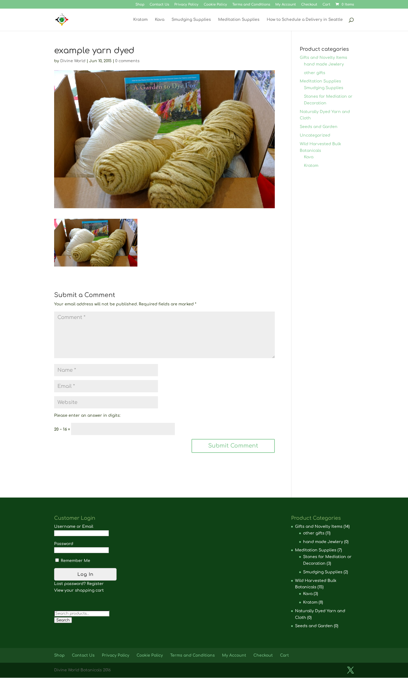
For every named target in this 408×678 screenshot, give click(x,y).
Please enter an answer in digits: (87, 415)
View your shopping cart (79, 590)
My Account (285, 4)
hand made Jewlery (324, 64)
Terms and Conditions (251, 4)
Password (63, 544)
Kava (159, 20)
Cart (326, 4)
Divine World (72, 61)
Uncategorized (315, 135)
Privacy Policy (186, 4)
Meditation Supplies (239, 20)
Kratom (140, 20)
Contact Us (159, 4)
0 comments (127, 61)
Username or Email (73, 526)
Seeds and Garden (319, 127)
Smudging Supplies (191, 20)
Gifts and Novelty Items (323, 58)
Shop (139, 4)
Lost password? (70, 584)
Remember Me (75, 561)
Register (95, 584)
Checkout (309, 4)
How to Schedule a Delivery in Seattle (305, 20)
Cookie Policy (215, 4)
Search (63, 620)
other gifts (314, 73)
